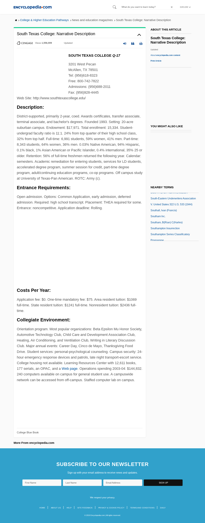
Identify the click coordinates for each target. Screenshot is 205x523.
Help (69, 508)
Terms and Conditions (142, 508)
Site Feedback (85, 508)
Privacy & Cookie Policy (111, 508)
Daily (163, 508)
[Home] (33, 7)
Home (42, 508)
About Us (56, 508)
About (165, 55)
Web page (70, 369)
